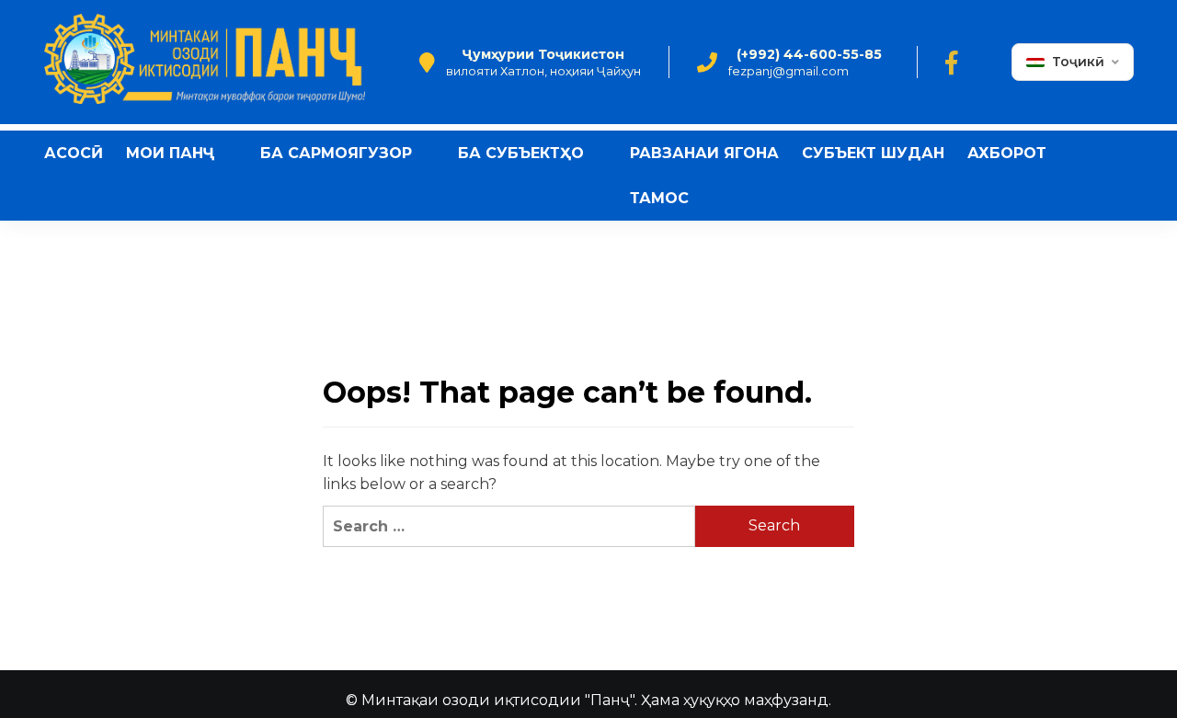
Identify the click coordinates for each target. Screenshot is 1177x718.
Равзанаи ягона (704, 153)
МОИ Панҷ (170, 153)
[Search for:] (508, 526)
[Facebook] (951, 62)
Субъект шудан (873, 153)
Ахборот (1006, 153)
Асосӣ (73, 153)
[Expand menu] (225, 154)
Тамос (659, 198)
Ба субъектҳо (521, 153)
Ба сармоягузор (336, 153)
